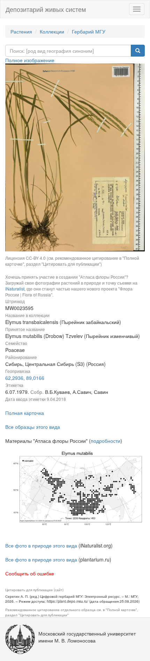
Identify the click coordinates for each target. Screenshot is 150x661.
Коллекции (52, 31)
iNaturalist (14, 289)
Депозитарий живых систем (46, 9)
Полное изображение (29, 60)
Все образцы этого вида (32, 426)
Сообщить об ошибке (29, 573)
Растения (21, 31)
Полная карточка (24, 412)
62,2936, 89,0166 (24, 377)
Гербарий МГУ (88, 31)
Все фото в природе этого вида (41, 545)
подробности (105, 440)
